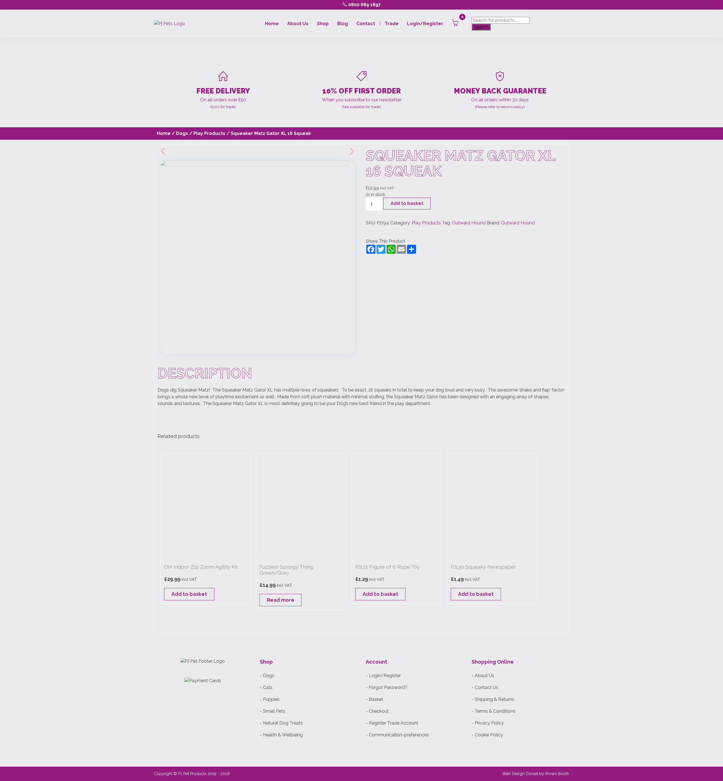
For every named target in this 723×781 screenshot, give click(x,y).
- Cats (266, 687)
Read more (280, 600)
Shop (323, 23)
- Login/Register (383, 675)
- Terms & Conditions (493, 711)
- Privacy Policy (488, 723)
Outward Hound (468, 223)
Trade (391, 23)
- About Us (483, 675)
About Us (297, 23)
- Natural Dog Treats (281, 723)
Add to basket (407, 203)
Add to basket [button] (189, 594)
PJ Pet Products (192, 773)
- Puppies (270, 699)
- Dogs (267, 675)
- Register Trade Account (392, 723)
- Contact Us (485, 687)
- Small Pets (272, 711)
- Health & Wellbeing (281, 735)
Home (272, 23)
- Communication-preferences (397, 735)
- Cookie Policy (487, 735)
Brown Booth (557, 773)
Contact (365, 23)
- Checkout (377, 711)
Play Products (209, 133)
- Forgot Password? (386, 687)
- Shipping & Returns (493, 699)
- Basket (374, 699)
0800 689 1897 (364, 4)
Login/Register (425, 23)
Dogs (182, 133)
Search (481, 27)
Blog (342, 23)
